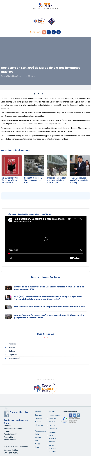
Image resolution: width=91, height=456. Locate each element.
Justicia (52, 442)
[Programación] (49, 32)
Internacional (14, 358)
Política (12, 347)
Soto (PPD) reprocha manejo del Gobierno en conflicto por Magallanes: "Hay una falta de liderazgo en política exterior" (48, 297)
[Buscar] (54, 32)
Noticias (38, 412)
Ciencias (52, 422)
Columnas (39, 415)
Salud (51, 445)
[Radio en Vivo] (44, 32)
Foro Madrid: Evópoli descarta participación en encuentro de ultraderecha (49, 306)
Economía (53, 432)
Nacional (12, 344)
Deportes (13, 355)
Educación (53, 429)
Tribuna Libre (40, 425)
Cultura (12, 351)
